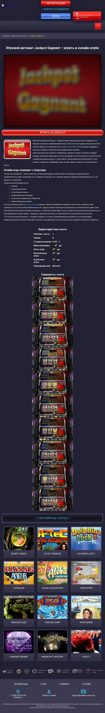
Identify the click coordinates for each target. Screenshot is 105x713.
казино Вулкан (31, 204)
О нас (44, 684)
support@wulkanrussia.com (83, 695)
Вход (55, 16)
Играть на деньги (52, 132)
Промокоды (21, 684)
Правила (64, 684)
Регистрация (55, 3)
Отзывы (86, 684)
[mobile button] (98, 26)
